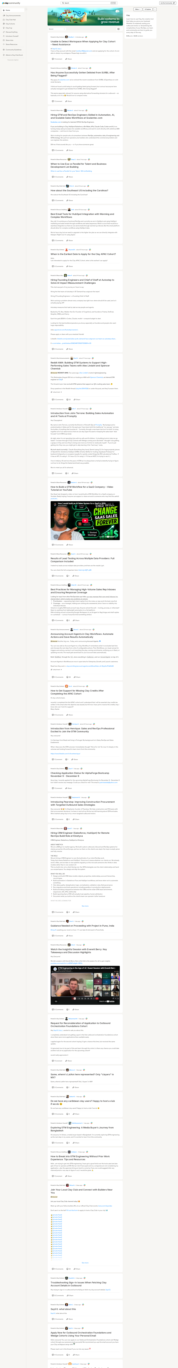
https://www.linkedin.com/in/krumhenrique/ (65, 754)
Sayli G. (54, 49)
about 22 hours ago (85, 629)
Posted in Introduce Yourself (59, 408)
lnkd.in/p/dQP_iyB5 (84, 570)
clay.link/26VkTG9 (82, 388)
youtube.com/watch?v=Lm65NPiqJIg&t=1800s (66, 963)
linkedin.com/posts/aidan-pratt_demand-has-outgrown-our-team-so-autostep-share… (86, 339)
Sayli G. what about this (63, 1309)
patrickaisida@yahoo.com (108, 782)
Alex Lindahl (83, 373)
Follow (137, 9)
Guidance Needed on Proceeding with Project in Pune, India (82, 925)
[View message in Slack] (86, 37)
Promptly (98, 425)
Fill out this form (72, 1210)
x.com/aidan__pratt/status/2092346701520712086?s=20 (71, 343)
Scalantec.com (56, 122)
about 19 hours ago (83, 482)
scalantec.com (64, 80)
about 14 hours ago (78, 275)
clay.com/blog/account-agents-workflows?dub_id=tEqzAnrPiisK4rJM (90, 666)
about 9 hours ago (80, 186)
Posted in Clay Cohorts (57, 37)
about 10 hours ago (80, 209)
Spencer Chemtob (96, 377)
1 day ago (76, 768)
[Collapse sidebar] (26, 9)
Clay (60, 379)
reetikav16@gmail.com (84, 51)
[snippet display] (119, 29)
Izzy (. (60, 49)
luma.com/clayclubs (105, 1206)
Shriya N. (54, 930)
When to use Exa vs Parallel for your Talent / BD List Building (71, 171)
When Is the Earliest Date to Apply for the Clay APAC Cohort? (83, 254)
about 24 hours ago (79, 686)
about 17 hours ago (84, 358)
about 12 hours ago (82, 249)
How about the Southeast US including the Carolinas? (79, 190)
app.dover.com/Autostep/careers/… (66, 330)
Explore (148, 9)
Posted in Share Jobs (57, 110)
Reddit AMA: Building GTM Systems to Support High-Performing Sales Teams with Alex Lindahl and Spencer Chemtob (80, 365)
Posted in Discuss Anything (59, 68)
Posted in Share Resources (59, 159)
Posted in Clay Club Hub (58, 186)
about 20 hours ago (82, 554)
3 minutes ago (79, 37)
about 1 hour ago (83, 68)
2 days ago (81, 1152)
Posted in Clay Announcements (60, 358)
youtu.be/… (54, 498)
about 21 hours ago (83, 585)
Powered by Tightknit (13, 60)
